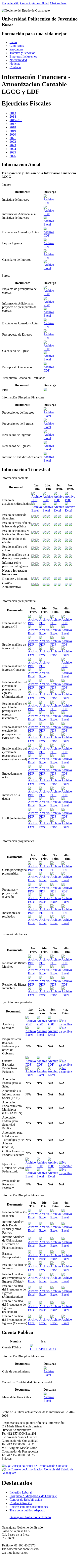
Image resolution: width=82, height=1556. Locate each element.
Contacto (25, 3)
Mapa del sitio (10, 3)
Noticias (15, 63)
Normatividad (18, 60)
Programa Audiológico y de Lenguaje (33, 1496)
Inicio (13, 42)
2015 (13, 120)
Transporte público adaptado (27, 1510)
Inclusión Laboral (21, 1492)
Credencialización (21, 1503)
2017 (13, 123)
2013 (13, 113)
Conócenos (17, 45)
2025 (13, 152)
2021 (13, 138)
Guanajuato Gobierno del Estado (30, 1517)
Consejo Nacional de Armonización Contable (39, 1465)
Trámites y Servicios (22, 53)
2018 (13, 127)
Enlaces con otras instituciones (29, 1506)
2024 (13, 148)
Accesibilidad (40, 3)
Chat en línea (58, 3)
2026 (13, 156)
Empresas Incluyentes (23, 56)
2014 (13, 116)
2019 (13, 131)
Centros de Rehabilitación (26, 1499)
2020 (13, 134)
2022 (13, 141)
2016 (19, 120)
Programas (16, 49)
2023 (13, 145)
